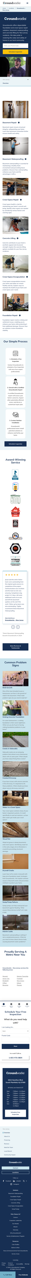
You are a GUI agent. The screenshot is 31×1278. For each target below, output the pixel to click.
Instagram (16, 1184)
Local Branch (8, 1151)
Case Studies (15, 1244)
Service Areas (15, 1254)
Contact (15, 1168)
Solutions (15, 1190)
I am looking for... (8, 1027)
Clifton (5, 983)
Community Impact (9, 1155)
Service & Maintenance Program (15, 1236)
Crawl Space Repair (15, 1199)
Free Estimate (23, 1275)
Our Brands (15, 1223)
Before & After (15, 1247)
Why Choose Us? (15, 1214)
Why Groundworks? (15, 1233)
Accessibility (19, 1264)
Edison (19, 983)
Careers (15, 1217)
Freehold (19, 978)
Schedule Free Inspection (15, 1113)
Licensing (15, 1260)
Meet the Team (8, 1147)
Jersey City (6, 978)
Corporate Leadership (15, 1220)
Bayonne (5, 985)
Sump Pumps (15, 1209)
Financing (7, 1140)
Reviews (6, 1144)
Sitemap (27, 1264)
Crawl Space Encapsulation (15, 1206)
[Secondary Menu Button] (28, 79)
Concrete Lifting (15, 1203)
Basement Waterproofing (15, 1193)
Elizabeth (6, 981)
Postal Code (6, 1036)
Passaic (19, 985)
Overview (6, 83)
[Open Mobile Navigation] (27, 3)
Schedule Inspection (15, 52)
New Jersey (20, 981)
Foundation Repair (15, 1196)
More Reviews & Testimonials (15, 647)
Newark (5, 976)
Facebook (8, 1181)
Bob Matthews (10, 618)
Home (4, 8)
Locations (11, 8)
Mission (15, 1227)
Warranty (15, 1230)
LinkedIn (18, 1181)
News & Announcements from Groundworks (15, 1251)
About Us (7, 1136)
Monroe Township (22, 976)
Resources (16, 1241)
